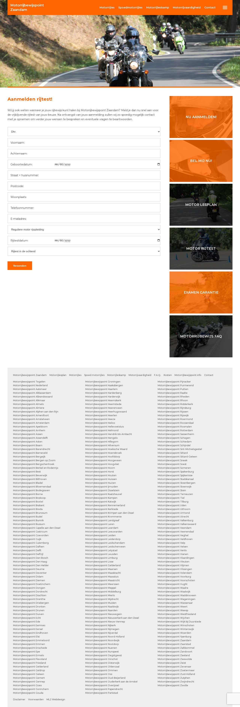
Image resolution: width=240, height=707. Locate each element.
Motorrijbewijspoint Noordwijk (102, 640)
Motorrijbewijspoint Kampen (101, 497)
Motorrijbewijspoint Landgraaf (102, 520)
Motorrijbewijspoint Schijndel (174, 445)
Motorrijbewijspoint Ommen (101, 670)
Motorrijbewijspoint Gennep (29, 681)
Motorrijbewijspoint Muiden (100, 602)
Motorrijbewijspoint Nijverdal (101, 632)
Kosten (168, 375)
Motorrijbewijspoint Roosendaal (176, 422)
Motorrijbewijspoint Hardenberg (103, 392)
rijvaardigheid (187, 7)
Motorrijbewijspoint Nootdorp (102, 644)
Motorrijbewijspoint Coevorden (31, 535)
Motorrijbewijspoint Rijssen (173, 411)
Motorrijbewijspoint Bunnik (28, 520)
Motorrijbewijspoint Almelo (28, 404)
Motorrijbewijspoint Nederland (30, 385)
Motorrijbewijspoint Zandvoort (175, 651)
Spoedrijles (130, 7)
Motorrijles (75, 375)
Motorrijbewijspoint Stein (172, 490)
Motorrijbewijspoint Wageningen (176, 599)
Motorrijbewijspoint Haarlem (101, 389)
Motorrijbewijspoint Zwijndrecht (176, 681)
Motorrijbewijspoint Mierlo (100, 595)
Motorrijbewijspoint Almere (28, 407)
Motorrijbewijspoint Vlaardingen (176, 557)
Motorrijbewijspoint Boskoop (29, 497)
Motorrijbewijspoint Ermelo (28, 655)
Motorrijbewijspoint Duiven (28, 614)
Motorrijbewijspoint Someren (174, 467)
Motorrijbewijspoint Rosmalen (175, 426)
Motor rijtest (201, 249)
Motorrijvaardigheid (140, 375)
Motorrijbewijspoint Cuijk (27, 539)
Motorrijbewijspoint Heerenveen (103, 407)
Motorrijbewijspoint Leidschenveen (105, 546)
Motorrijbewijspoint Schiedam (175, 441)
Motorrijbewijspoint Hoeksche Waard (106, 449)
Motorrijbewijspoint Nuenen (101, 647)
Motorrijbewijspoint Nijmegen (102, 629)
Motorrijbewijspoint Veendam (174, 527)
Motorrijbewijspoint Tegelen (29, 381)
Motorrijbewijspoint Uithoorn (174, 509)
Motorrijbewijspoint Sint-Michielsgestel (180, 449)
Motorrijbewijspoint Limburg (101, 557)
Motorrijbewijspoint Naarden (101, 610)
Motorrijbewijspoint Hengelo (101, 437)
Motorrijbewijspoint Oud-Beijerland (105, 677)
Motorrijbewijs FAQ (201, 336)
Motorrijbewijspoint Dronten (29, 606)
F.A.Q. (157, 375)
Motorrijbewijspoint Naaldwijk (102, 606)
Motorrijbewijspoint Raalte (173, 392)
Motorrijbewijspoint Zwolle (173, 685)
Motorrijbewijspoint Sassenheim (176, 434)
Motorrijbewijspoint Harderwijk (102, 396)
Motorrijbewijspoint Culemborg (31, 542)
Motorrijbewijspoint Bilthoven (30, 479)
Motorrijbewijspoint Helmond (101, 430)
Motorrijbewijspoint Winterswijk (176, 629)
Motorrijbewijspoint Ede (26, 621)
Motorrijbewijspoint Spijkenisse (175, 475)
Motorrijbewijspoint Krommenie (103, 516)
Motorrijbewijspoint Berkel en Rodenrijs (35, 467)
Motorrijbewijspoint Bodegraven (31, 490)
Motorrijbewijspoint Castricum (30, 531)
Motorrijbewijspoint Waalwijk (174, 591)
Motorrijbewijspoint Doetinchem (31, 584)
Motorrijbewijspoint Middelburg (103, 591)
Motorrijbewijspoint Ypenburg (174, 636)
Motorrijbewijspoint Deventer (30, 572)
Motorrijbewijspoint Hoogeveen (103, 460)
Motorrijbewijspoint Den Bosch (30, 557)
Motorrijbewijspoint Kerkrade (101, 509)
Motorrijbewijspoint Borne (28, 494)
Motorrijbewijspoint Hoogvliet (102, 464)
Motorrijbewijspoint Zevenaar (174, 666)
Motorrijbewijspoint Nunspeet (102, 651)
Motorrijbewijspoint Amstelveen (31, 419)
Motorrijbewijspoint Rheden (173, 396)
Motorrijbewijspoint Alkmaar (29, 400)
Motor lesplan (201, 205)
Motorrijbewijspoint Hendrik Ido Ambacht (108, 434)
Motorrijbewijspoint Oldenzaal (102, 666)
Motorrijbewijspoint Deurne (28, 569)
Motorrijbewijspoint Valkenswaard (177, 524)
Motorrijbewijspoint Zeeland (174, 655)
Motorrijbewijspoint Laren (99, 524)
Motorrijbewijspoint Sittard (173, 452)
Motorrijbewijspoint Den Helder (31, 565)
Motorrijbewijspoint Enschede (30, 647)
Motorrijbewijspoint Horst (99, 471)
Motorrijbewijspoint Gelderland (30, 666)
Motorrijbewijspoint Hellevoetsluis (104, 426)
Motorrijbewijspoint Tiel (171, 497)
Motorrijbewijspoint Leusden (101, 554)
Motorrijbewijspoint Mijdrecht (102, 599)
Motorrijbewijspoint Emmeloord (31, 640)
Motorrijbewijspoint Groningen (102, 381)
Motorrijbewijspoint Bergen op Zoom (34, 460)
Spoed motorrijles (94, 375)
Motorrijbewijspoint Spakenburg (176, 471)
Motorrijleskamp (116, 375)
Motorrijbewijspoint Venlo (172, 550)
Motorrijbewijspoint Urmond (174, 512)
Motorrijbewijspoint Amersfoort (31, 415)
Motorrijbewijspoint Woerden (174, 632)
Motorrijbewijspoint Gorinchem (31, 689)
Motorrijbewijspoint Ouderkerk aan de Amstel (111, 681)
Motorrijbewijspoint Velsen (173, 546)
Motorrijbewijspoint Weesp (173, 610)
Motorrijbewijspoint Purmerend (176, 385)
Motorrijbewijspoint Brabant (28, 505)
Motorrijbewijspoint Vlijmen (173, 565)
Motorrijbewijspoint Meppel (100, 587)
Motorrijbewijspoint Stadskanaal (176, 479)
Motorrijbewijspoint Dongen (29, 587)
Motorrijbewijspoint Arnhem (29, 430)
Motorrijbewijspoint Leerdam (101, 527)
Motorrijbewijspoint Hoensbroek (103, 452)
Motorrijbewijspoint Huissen (101, 479)
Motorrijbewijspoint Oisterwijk (102, 662)
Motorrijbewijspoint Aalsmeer (30, 389)
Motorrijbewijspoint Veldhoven (175, 539)
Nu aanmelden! (201, 117)
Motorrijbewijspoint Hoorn (100, 467)
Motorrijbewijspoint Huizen (100, 482)
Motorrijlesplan (58, 375)
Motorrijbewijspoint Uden (172, 505)
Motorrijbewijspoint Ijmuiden (101, 486)
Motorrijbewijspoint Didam (28, 576)
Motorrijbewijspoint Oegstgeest (103, 655)
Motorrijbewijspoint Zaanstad (174, 644)
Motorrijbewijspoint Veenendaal (176, 531)
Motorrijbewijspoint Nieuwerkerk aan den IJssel (112, 617)
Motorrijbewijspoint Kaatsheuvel (103, 494)
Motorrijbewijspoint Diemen (29, 580)
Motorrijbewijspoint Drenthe (29, 599)
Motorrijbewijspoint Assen (28, 434)
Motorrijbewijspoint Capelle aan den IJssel (36, 527)
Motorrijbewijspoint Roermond (175, 419)
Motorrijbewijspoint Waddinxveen (177, 595)
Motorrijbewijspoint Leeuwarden (103, 531)
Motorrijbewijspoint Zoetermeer (176, 670)
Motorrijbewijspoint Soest (172, 464)
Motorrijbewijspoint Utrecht (173, 516)
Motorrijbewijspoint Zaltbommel (176, 647)
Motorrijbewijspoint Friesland (29, 662)
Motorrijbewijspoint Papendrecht (104, 689)
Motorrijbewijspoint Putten (173, 389)
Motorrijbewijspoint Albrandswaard (32, 396)
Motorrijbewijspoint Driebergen (31, 602)
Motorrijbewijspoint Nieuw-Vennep (105, 621)
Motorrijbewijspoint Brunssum (30, 512)
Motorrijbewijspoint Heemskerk (103, 400)
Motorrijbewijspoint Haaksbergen (104, 385)
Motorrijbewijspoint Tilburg (173, 501)
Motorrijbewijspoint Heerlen (101, 415)
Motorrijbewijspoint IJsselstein (102, 490)
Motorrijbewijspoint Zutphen (174, 677)
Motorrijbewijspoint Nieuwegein (103, 614)
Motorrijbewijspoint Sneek (172, 460)
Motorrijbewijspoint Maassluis (101, 576)
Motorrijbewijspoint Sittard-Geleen (177, 456)
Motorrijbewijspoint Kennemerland (105, 505)
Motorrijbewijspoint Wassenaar (175, 602)
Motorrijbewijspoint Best (27, 471)
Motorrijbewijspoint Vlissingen (175, 569)
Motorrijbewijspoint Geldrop (29, 670)
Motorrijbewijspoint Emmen (29, 644)
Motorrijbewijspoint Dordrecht (30, 591)
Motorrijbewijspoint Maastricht (102, 580)
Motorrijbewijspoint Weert (173, 606)
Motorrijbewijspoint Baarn (27, 445)
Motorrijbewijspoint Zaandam (30, 375)
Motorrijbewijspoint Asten (27, 441)
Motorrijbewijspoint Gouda (28, 692)
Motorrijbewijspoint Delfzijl (28, 554)
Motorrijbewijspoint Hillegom (101, 441)
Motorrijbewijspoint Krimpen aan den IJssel (109, 512)
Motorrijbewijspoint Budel (27, 516)
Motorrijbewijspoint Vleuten (173, 561)
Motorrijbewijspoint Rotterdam (175, 430)
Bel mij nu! (201, 161)
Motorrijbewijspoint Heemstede (103, 404)
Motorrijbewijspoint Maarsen (101, 569)
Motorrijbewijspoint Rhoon (173, 400)
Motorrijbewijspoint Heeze (100, 419)
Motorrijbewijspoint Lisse (99, 561)
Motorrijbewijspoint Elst (26, 636)
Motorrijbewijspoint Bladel (28, 482)
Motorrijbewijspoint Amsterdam (31, 422)
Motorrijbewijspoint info (188, 375)
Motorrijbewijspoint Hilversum (102, 445)
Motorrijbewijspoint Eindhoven (30, 632)
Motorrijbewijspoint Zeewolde (175, 659)
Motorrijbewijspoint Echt (27, 617)
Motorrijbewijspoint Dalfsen (28, 546)
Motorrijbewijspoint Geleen (28, 674)
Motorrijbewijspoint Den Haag (30, 561)
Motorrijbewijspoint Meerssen (102, 584)
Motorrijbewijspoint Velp (171, 542)
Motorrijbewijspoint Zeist (172, 662)
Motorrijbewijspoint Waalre (173, 587)
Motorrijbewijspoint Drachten (29, 595)
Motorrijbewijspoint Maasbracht (103, 572)
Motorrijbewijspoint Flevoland (30, 659)
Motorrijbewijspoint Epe (26, 651)
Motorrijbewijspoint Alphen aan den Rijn (35, 411)
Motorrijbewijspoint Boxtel (28, 501)
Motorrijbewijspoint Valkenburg (175, 520)
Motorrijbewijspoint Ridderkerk (175, 404)
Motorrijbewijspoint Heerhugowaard (106, 411)
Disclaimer (19, 699)
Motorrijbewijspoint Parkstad (101, 692)
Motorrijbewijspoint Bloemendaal (32, 486)
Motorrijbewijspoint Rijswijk (173, 415)
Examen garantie (201, 292)
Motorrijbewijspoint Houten (100, 475)
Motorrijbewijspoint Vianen (173, 554)
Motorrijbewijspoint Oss (98, 674)
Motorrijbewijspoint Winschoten (176, 625)
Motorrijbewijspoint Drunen (28, 610)
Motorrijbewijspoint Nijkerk (100, 625)
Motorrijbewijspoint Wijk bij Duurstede (179, 621)
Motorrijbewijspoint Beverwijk (30, 475)
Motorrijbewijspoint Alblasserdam (32, 392)
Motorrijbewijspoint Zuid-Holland (176, 674)
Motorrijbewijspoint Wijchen (174, 617)
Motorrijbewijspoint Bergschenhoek (33, 464)
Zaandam (27, 7)
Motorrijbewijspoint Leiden (100, 535)
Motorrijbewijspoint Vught (173, 584)
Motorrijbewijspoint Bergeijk (29, 456)
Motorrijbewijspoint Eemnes (29, 625)
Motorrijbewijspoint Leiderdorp (102, 539)
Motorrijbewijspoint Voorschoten (176, 580)
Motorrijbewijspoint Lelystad (101, 550)
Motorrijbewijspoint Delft (27, 550)
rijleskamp (157, 7)
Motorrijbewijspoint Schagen (174, 437)
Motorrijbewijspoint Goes (27, 685)
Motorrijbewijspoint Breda (28, 509)
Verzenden (19, 265)
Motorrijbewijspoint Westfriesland (177, 614)
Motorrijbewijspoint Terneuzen (175, 494)
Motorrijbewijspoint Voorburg (174, 576)
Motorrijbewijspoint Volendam (175, 572)
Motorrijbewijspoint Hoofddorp (102, 456)
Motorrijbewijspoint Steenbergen (176, 482)
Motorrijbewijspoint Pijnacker (174, 381)
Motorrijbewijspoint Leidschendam (105, 542)
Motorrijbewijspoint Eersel (28, 629)
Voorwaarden (36, 699)
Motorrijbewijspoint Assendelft (30, 437)
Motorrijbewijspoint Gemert (29, 677)
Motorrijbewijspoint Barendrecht (31, 449)
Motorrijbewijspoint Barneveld (30, 452)
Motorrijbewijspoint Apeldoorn (30, 426)
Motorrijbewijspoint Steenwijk (174, 486)
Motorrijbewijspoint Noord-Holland (104, 636)
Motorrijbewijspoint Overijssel (102, 685)
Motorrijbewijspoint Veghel (173, 535)
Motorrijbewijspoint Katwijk (100, 501)
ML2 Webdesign (55, 699)
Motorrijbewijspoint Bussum (29, 524)
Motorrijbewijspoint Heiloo (100, 422)
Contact (210, 7)
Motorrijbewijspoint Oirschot (101, 659)
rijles (107, 7)
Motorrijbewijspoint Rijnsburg (174, 407)
